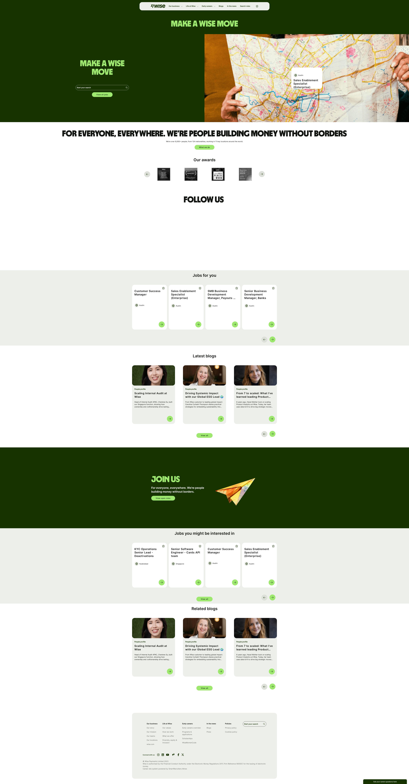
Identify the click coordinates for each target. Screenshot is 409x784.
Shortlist (163, 288)
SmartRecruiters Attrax (178, 769)
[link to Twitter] (182, 754)
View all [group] (204, 435)
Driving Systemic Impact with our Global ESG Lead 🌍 (204, 395)
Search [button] (127, 87)
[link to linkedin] (163, 754)
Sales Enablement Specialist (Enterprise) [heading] (183, 294)
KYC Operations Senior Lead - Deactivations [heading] (145, 552)
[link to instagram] (158, 754)
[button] (181, 6)
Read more (162, 324)
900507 (239, 764)
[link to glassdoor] (173, 754)
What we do (204, 147)
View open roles (163, 498)
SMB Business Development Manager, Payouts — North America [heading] (222, 294)
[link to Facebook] (178, 754)
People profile (140, 389)
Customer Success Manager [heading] (147, 292)
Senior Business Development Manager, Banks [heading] (255, 294)
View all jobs (102, 95)
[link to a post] (153, 375)
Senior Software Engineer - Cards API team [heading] (305, 81)
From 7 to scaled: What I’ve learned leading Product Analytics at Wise (254, 395)
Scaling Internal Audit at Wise (150, 395)
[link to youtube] (167, 754)
